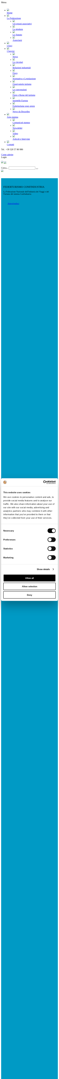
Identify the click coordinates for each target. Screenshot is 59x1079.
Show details (43, 569)
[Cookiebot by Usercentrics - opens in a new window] (43, 482)
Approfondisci (13, 203)
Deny (29, 595)
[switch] (52, 539)
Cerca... (4, 168)
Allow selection (29, 586)
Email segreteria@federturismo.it (16, 152)
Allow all (29, 578)
